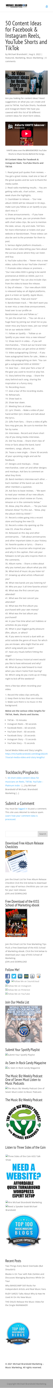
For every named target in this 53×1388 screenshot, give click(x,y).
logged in (22, 808)
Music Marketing (34, 57)
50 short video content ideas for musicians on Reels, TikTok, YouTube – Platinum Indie (24, 781)
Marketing (20, 57)
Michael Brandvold (17, 54)
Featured (9, 57)
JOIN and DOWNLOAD (16, 893)
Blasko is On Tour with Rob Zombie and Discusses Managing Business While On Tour (25, 1278)
